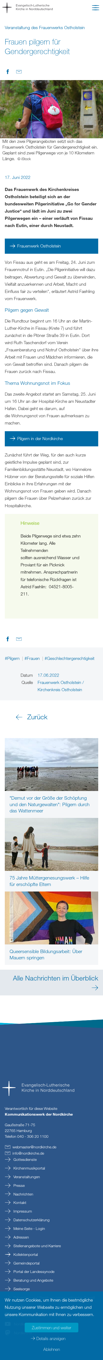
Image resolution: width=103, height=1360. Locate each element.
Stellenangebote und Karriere (36, 1246)
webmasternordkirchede (34, 1147)
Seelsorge (21, 1289)
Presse (18, 1185)
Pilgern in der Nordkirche (40, 438)
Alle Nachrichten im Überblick (55, 978)
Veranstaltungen (26, 1177)
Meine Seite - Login (28, 1228)
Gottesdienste (24, 1159)
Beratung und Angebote (32, 1280)
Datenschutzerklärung (31, 1220)
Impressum (22, 1211)
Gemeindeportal (26, 1263)
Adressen (20, 1237)
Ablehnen (51, 1349)
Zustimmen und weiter (51, 1327)
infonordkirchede (28, 1153)
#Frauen (32, 658)
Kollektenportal (25, 1254)
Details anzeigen (50, 1338)
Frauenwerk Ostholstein (39, 245)
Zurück (37, 717)
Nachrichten (22, 1194)
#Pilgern (13, 658)
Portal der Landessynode (33, 1271)
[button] (95, 8)
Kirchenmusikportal (28, 1168)
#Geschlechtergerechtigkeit (69, 658)
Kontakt (19, 1202)
